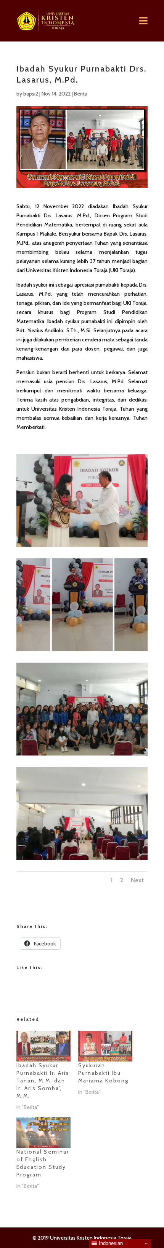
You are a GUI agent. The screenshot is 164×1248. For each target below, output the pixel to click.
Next (137, 880)
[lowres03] (82, 859)
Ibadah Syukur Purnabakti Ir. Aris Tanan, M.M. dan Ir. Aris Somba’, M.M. (42, 1080)
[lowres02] (82, 755)
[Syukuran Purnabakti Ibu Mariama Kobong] (105, 1046)
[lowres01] (82, 651)
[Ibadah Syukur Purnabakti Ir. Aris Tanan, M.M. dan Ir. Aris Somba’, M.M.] (43, 1046)
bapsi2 (30, 93)
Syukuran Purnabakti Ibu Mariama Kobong (103, 1073)
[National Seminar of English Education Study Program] (43, 1132)
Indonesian (110, 1243)
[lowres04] (82, 546)
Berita (80, 93)
